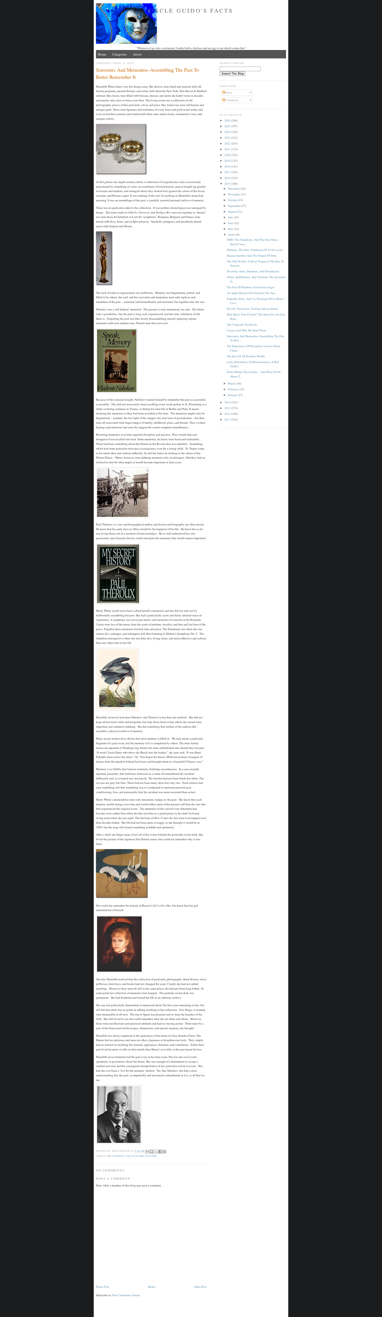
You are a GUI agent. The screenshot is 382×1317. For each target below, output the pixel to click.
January (233, 395)
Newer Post (102, 1287)
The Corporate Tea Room (242, 325)
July (231, 217)
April (231, 234)
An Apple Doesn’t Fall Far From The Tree (251, 293)
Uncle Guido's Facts (191, 10)
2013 (227, 408)
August (232, 211)
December (234, 188)
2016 (227, 178)
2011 (227, 419)
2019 (227, 161)
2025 (227, 126)
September (234, 206)
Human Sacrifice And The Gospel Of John (251, 256)
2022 (227, 143)
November (234, 194)
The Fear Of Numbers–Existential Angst (250, 287)
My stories (116, 1156)
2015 (227, 184)
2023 (227, 138)
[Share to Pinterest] (164, 1151)
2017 (227, 172)
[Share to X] (156, 1151)
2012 (227, 414)
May (231, 229)
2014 (227, 402)
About (137, 54)
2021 (227, 149)
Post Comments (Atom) (126, 1295)
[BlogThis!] (151, 1151)
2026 (227, 120)
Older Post (200, 1287)
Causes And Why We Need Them (246, 330)
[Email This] (147, 1151)
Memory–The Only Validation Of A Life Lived (255, 250)
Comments (232, 100)
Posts (228, 92)
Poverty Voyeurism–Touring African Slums (252, 309)
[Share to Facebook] (160, 1151)
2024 (227, 132)
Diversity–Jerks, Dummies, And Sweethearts (253, 271)
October (233, 200)
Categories (119, 54)
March (232, 383)
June (231, 223)
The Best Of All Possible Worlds (246, 356)
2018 (227, 166)
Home (102, 54)
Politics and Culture (141, 1156)
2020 (227, 155)
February (233, 389)
